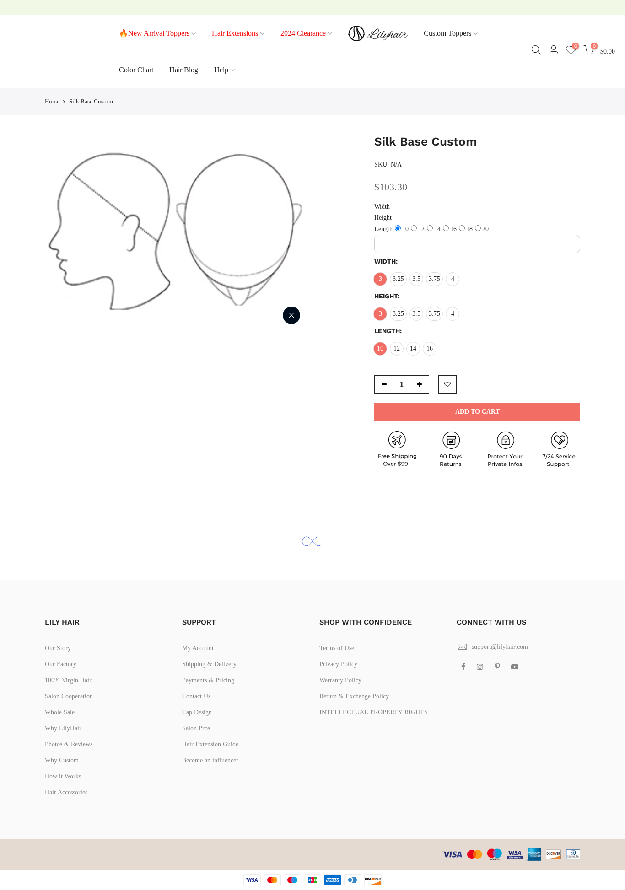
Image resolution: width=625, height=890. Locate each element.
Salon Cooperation (69, 696)
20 (485, 229)
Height (383, 217)
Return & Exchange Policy (354, 696)
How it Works (63, 776)
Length (383, 229)
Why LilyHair (63, 728)
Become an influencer (210, 760)
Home (52, 101)
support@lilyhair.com (500, 646)
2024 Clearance (303, 33)
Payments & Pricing (208, 680)
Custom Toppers (447, 33)
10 (405, 229)
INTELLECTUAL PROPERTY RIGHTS (373, 712)
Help (221, 70)
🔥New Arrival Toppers (154, 33)
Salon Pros (196, 728)
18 (469, 229)
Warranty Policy (340, 680)
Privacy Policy (338, 664)
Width (382, 206)
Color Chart (136, 70)
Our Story (58, 648)
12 (421, 229)
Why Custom (62, 760)
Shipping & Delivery (209, 664)
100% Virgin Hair (68, 680)
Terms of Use (336, 648)
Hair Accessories (66, 792)
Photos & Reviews (68, 744)
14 (437, 229)
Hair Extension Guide (210, 744)
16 (453, 229)
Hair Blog (183, 70)
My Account (198, 648)
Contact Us (196, 696)
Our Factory (60, 664)
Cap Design (197, 712)
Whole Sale (60, 712)
